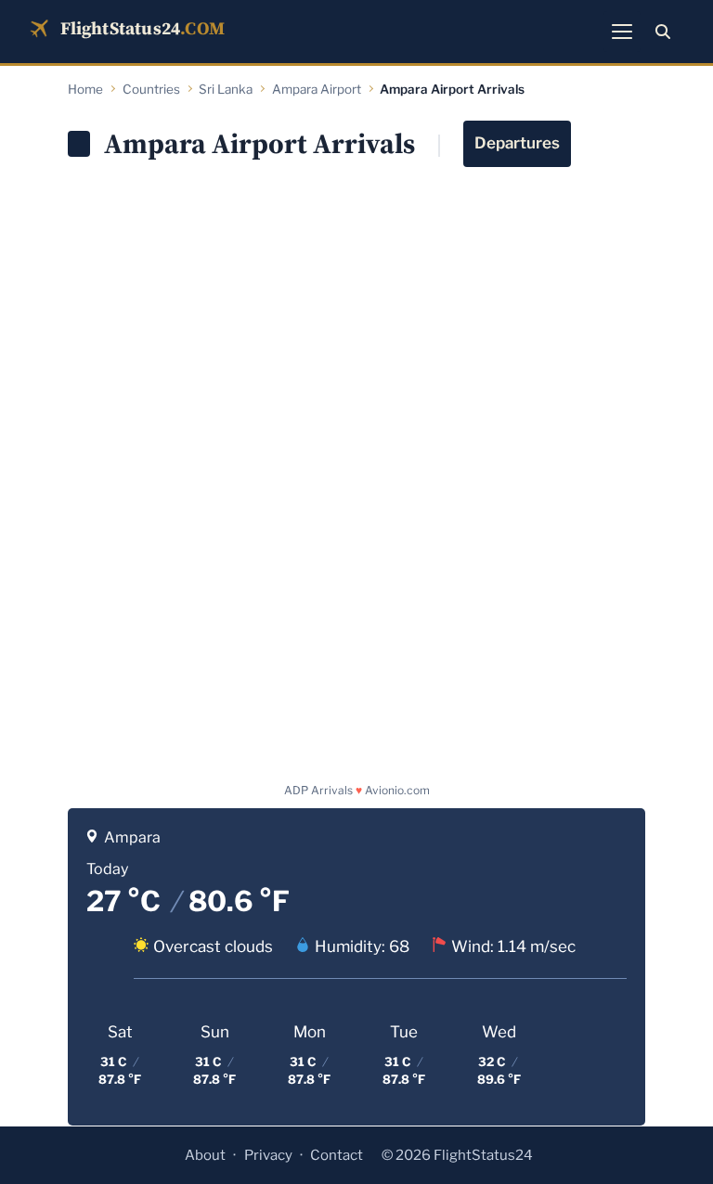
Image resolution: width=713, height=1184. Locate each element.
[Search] (662, 31)
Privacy (268, 1155)
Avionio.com (397, 790)
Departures (517, 143)
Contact (336, 1155)
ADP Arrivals (318, 790)
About (205, 1155)
